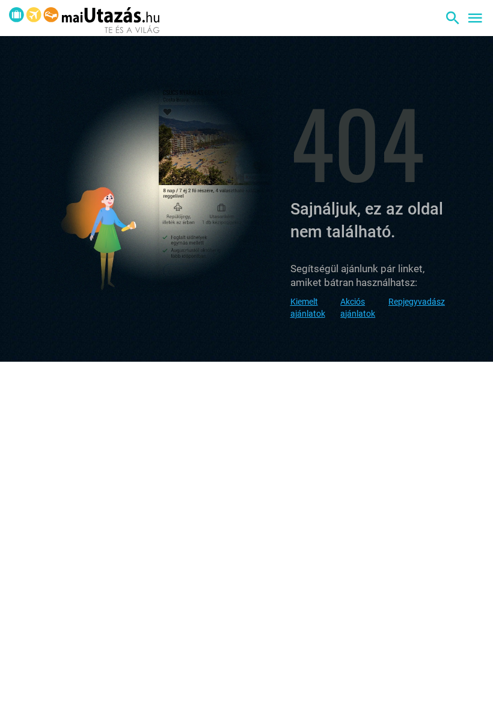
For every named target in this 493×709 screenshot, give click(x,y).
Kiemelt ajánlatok (307, 307)
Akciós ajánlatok (357, 307)
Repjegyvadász (416, 301)
